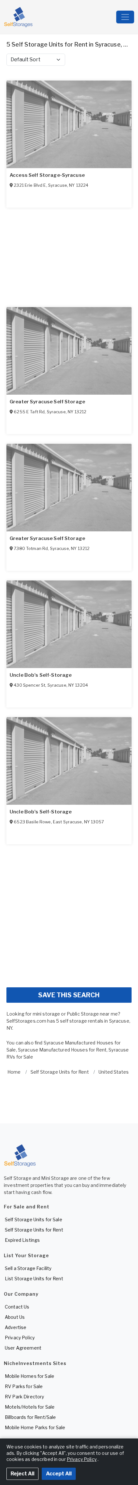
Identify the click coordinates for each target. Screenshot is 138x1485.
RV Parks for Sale (24, 1386)
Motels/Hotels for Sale (30, 1407)
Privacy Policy (20, 1337)
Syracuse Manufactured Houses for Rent (62, 1049)
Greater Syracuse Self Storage (47, 402)
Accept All (59, 1474)
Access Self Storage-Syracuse (47, 175)
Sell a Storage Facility (28, 1268)
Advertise (15, 1327)
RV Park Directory (24, 1396)
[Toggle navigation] (125, 17)
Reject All (22, 1474)
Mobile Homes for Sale (29, 1376)
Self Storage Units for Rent (34, 1229)
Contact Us (17, 1306)
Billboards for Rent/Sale (30, 1417)
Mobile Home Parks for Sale (35, 1427)
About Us (15, 1317)
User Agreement (23, 1348)
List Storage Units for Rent (34, 1278)
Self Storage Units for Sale (33, 1219)
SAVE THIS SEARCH (68, 995)
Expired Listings (22, 1240)
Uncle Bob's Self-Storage (41, 675)
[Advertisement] (69, 913)
